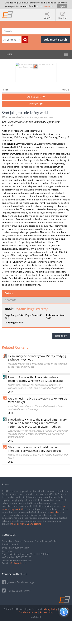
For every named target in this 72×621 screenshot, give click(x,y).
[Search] (25, 39)
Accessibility (46, 612)
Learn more (46, 6)
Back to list (61, 336)
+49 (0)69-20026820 (20, 560)
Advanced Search (55, 39)
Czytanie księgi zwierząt (31, 309)
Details (9, 293)
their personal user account (26, 523)
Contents (10, 300)
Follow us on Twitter (19, 590)
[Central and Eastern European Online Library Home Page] (7, 14)
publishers (55, 512)
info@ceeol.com (17, 563)
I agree (62, 6)
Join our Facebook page (20, 582)
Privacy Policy (50, 609)
